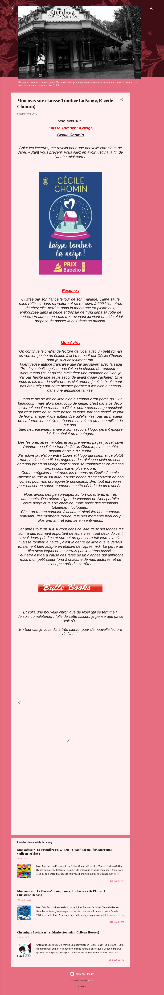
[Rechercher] (151, 9)
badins (90, 980)
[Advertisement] (143, 141)
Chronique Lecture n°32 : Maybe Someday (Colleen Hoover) (58, 932)
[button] (122, 99)
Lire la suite (116, 881)
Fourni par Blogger (84, 974)
